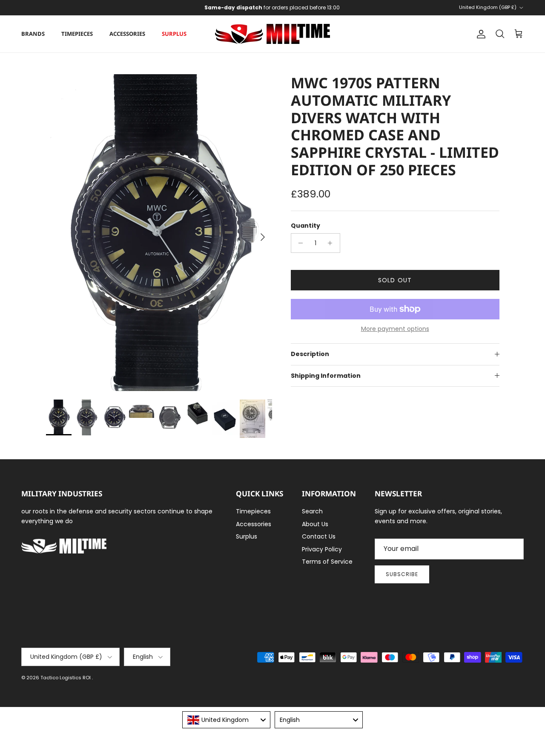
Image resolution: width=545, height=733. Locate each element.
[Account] (479, 34)
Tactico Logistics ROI (66, 677)
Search (312, 511)
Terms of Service (327, 561)
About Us (315, 524)
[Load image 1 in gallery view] (159, 232)
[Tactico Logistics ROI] (272, 34)
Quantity (305, 226)
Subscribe (402, 574)
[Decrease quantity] (298, 243)
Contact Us (319, 536)
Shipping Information (326, 375)
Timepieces (77, 34)
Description (310, 354)
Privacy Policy (322, 549)
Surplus (174, 34)
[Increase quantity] (332, 243)
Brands (33, 34)
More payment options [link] (395, 329)
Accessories (127, 34)
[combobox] (226, 719)
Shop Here (328, 10)
